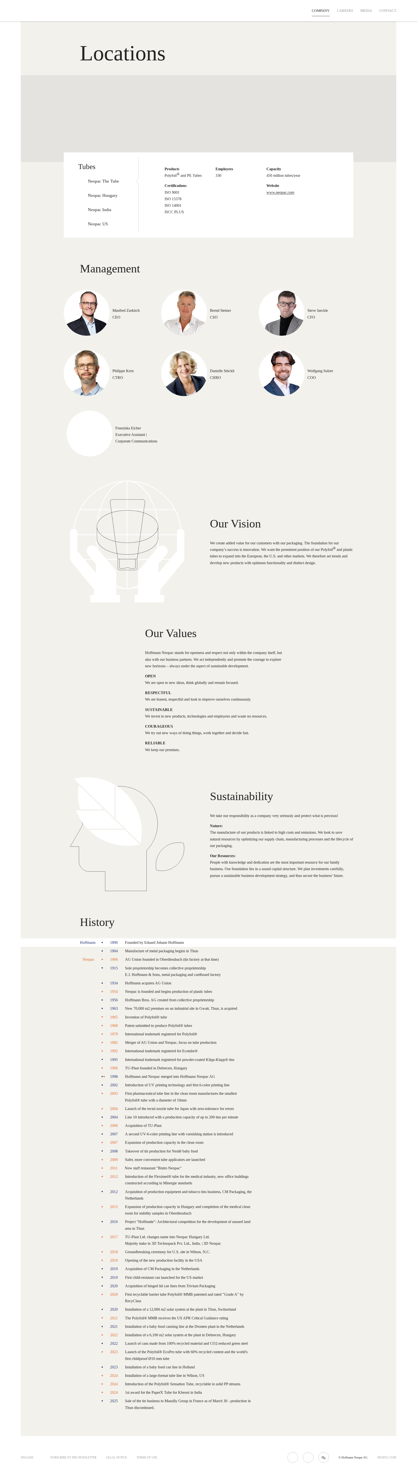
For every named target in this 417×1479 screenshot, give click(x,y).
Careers (345, 11)
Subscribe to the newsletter (73, 1457)
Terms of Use (147, 1457)
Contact (387, 11)
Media (366, 11)
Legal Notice (116, 1457)
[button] (222, 91)
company (321, 11)
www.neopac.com (280, 192)
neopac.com (386, 1457)
